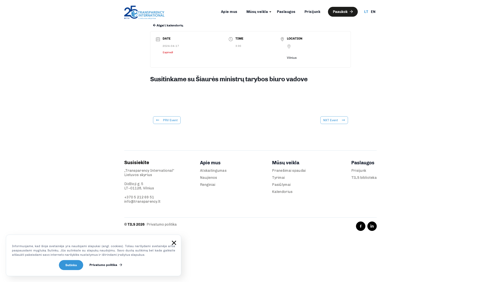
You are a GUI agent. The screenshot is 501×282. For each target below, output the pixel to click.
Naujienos (208, 177)
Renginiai (207, 185)
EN (373, 12)
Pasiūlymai (281, 185)
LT (366, 12)
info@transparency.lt (142, 201)
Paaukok (340, 12)
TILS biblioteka (364, 177)
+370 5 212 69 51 (139, 197)
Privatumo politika (162, 224)
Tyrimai (278, 177)
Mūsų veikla (257, 12)
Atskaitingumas (213, 170)
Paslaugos (286, 12)
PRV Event (170, 120)
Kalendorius (282, 192)
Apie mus (229, 12)
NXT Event (330, 120)
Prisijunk (313, 12)
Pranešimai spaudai (289, 170)
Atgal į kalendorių (169, 25)
